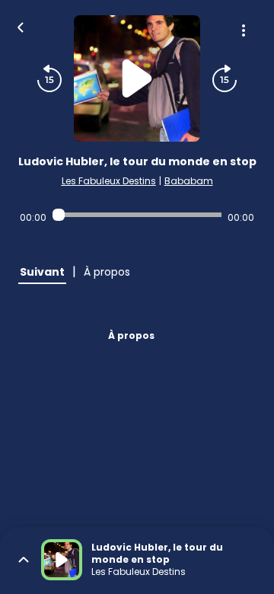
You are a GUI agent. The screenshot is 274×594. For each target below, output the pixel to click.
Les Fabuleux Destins (109, 180)
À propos (131, 335)
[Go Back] (20, 26)
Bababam (188, 180)
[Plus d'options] (243, 30)
